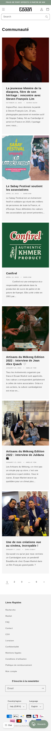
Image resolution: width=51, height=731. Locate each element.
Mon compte (11, 671)
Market (8, 616)
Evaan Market (22, 726)
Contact (9, 628)
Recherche (10, 610)
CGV (7, 634)
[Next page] (44, 582)
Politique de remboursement (18, 665)
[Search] (47, 17)
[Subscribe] (43, 688)
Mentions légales (13, 653)
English (34, 706)
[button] (3, 9)
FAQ (7, 622)
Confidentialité (12, 647)
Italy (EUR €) (15, 706)
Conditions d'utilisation (16, 659)
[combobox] (25, 17)
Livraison (9, 640)
